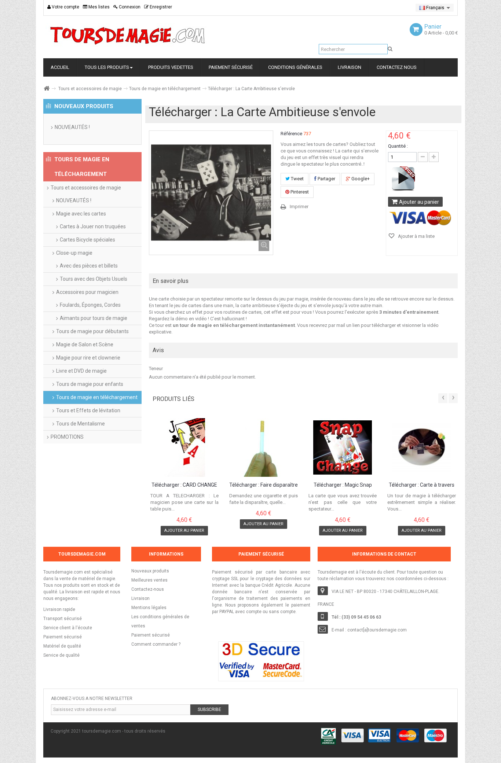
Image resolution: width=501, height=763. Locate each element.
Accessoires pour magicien (87, 292)
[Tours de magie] (127, 35)
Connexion (129, 7)
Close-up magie (74, 253)
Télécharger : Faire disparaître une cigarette (263, 485)
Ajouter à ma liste (416, 236)
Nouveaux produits (150, 571)
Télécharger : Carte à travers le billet (421, 485)
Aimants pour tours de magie (93, 318)
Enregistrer (160, 7)
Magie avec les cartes (81, 214)
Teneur (156, 368)
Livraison (140, 598)
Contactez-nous (147, 589)
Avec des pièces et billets (89, 266)
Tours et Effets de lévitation (88, 410)
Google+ (360, 178)
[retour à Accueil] (46, 88)
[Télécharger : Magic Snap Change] (342, 447)
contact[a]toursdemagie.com (377, 630)
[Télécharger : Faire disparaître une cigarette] (263, 447)
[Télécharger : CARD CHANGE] (184, 447)
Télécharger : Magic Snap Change (343, 485)
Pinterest (299, 192)
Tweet (297, 178)
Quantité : (398, 146)
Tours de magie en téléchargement (165, 88)
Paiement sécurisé (150, 635)
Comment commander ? (155, 644)
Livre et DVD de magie (81, 371)
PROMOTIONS (67, 437)
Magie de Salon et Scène (84, 344)
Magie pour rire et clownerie (88, 358)
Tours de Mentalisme (80, 424)
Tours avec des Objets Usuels (93, 279)
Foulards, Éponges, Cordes (90, 305)
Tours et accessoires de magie (90, 88)
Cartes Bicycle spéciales (87, 240)
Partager (326, 178)
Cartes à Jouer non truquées (93, 226)
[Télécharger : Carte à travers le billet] (421, 447)
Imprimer (299, 206)
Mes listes (98, 7)
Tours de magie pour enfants (89, 384)
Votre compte (65, 7)
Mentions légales (149, 607)
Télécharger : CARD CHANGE (184, 485)
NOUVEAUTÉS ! (72, 127)
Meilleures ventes (149, 580)
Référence (291, 133)
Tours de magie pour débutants (92, 331)
